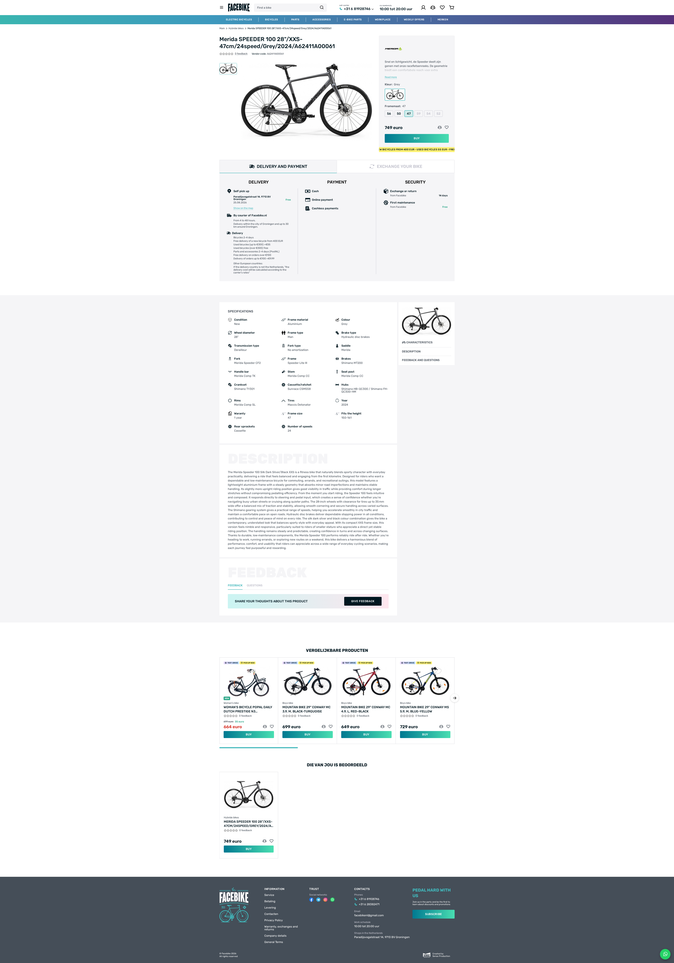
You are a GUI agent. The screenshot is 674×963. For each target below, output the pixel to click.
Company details (275, 935)
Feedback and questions (421, 360)
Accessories (321, 19)
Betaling (269, 901)
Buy (417, 138)
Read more (391, 77)
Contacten (271, 914)
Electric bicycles (239, 19)
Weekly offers (414, 19)
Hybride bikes (236, 28)
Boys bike (287, 703)
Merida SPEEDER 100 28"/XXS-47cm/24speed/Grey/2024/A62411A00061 (249, 824)
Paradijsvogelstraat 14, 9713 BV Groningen (382, 937)
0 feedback (241, 54)
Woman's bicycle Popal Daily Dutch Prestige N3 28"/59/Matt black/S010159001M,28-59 (248, 709)
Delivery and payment (282, 166)
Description (411, 351)
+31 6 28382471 (369, 904)
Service (269, 895)
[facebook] (311, 900)
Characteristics (419, 342)
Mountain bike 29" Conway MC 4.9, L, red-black (365, 709)
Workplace (383, 19)
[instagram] (325, 900)
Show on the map (243, 208)
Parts (295, 19)
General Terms (273, 942)
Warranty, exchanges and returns (281, 928)
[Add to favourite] (447, 127)
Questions (254, 585)
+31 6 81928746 (357, 8)
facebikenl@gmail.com (369, 915)
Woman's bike (231, 703)
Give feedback (363, 601)
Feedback (235, 585)
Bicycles (271, 19)
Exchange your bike (399, 166)
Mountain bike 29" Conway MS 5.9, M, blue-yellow (424, 709)
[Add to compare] (440, 127)
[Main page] (239, 8)
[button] (454, 698)
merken (443, 19)
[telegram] (318, 900)
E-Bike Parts (353, 19)
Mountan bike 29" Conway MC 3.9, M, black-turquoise (306, 709)
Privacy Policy (273, 920)
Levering (270, 907)
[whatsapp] (332, 900)
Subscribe (433, 914)
